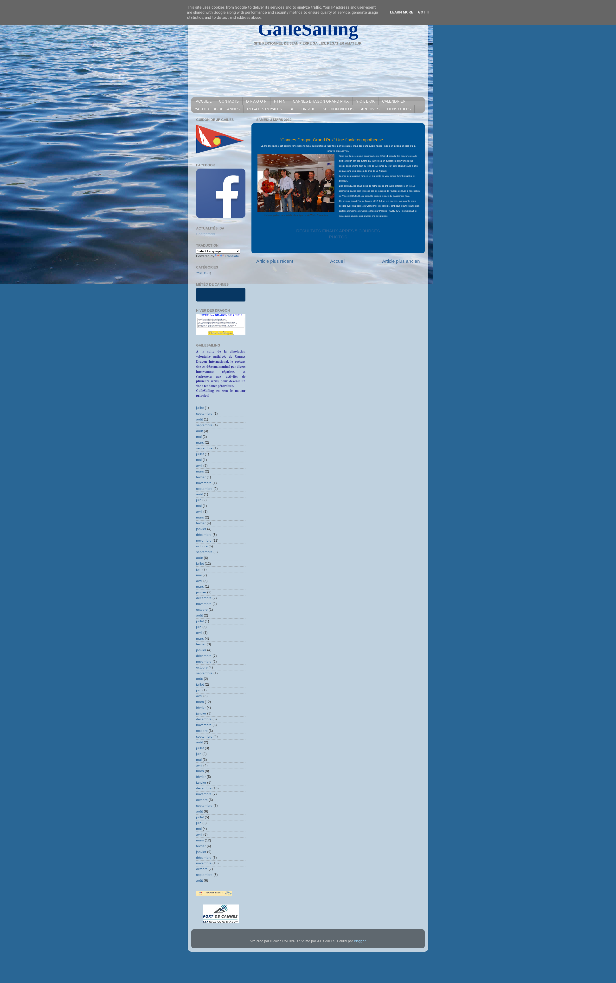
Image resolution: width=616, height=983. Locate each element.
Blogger (360, 941)
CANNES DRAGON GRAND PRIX (321, 101)
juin (198, 500)
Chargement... (207, 234)
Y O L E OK (365, 101)
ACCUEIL (204, 101)
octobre (202, 546)
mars (200, 442)
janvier (201, 529)
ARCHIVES (370, 109)
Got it (424, 12)
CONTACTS (229, 101)
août (199, 419)
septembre (204, 413)
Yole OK (201, 273)
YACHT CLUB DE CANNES (217, 109)
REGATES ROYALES (264, 109)
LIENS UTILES (399, 109)
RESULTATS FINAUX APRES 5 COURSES (338, 231)
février (201, 477)
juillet (200, 408)
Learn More (401, 12)
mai (199, 437)
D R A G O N (256, 101)
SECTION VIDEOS (338, 109)
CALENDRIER (393, 101)
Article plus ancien (401, 261)
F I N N (279, 101)
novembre (204, 483)
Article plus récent (274, 261)
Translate (232, 256)
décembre (204, 535)
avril (199, 465)
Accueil (337, 261)
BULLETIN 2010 (302, 109)
